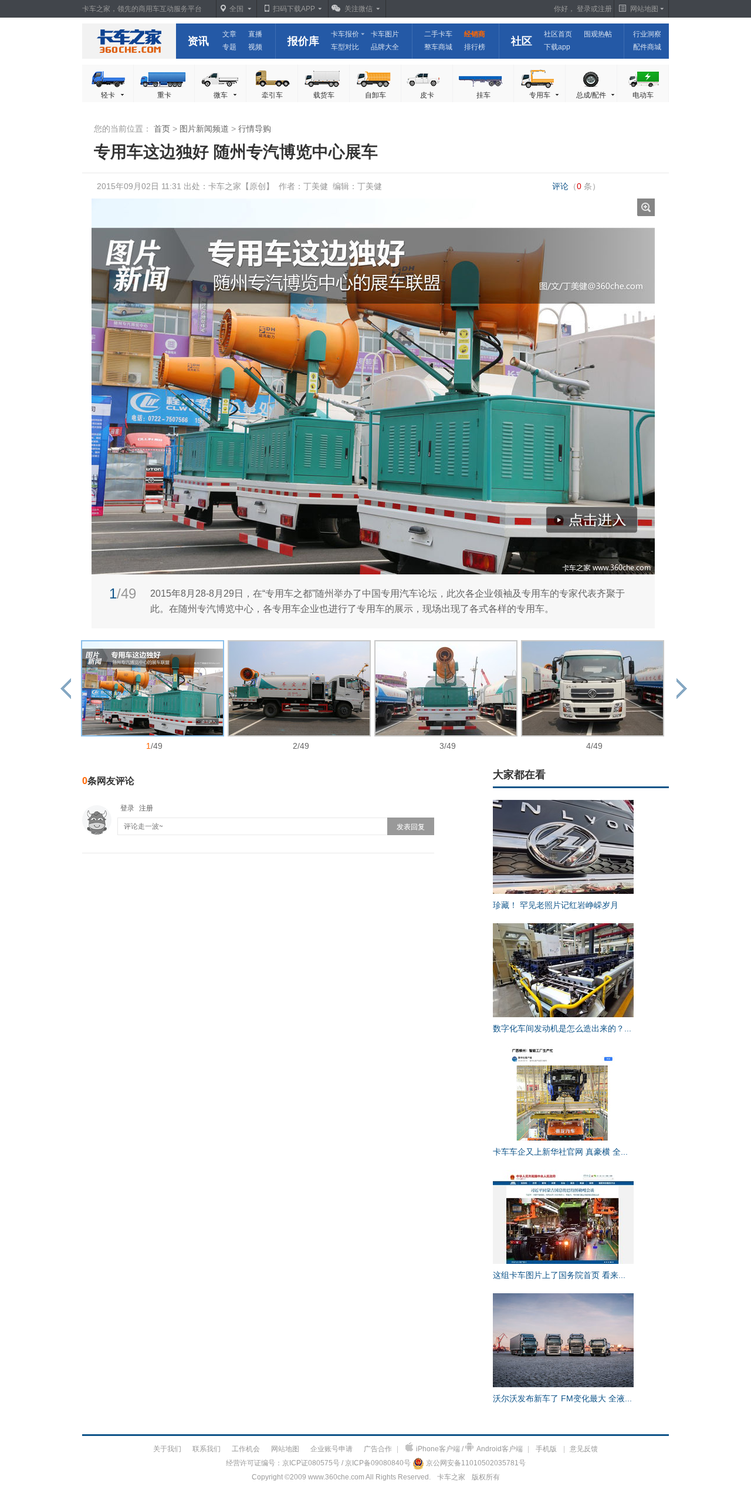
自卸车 (375, 95)
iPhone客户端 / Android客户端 (469, 1449)
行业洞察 (647, 34)
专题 (229, 47)
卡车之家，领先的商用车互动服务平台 (142, 9)
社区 (521, 41)
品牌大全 (385, 47)
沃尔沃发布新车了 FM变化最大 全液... (562, 1398)
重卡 (164, 95)
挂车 (483, 95)
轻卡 (108, 95)
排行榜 (474, 47)
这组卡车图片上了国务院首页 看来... (559, 1275)
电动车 (643, 95)
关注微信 (358, 9)
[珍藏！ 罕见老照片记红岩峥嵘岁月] (563, 891)
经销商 (474, 34)
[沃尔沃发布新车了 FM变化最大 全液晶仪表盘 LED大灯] (563, 1385)
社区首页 (558, 34)
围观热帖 (598, 34)
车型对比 (345, 47)
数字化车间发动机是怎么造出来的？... (562, 1028)
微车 (221, 95)
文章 (229, 34)
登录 (584, 9)
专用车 (539, 95)
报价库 (303, 41)
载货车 (323, 95)
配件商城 (647, 47)
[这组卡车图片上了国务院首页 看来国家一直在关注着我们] (563, 1261)
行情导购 (254, 128)
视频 (255, 47)
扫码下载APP (294, 9)
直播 (255, 34)
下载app (557, 47)
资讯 (198, 41)
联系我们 (206, 1449)
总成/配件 (591, 95)
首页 (162, 128)
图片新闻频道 (204, 128)
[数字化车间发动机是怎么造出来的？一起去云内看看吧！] (563, 1015)
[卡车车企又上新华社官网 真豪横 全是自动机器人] (563, 1138)
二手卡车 (438, 34)
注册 (605, 9)
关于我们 (167, 1449)
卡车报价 (345, 34)
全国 (236, 9)
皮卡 (427, 95)
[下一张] (514, 357)
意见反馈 (584, 1449)
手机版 (546, 1449)
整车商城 (438, 47)
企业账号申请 (331, 1449)
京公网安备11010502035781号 (476, 1463)
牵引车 (272, 95)
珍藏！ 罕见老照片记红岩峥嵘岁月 (555, 905)
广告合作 (378, 1449)
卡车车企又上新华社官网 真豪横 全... (560, 1151)
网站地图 (285, 1449)
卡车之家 (129, 41)
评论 (576, 186)
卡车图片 (385, 34)
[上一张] (232, 357)
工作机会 (246, 1449)
